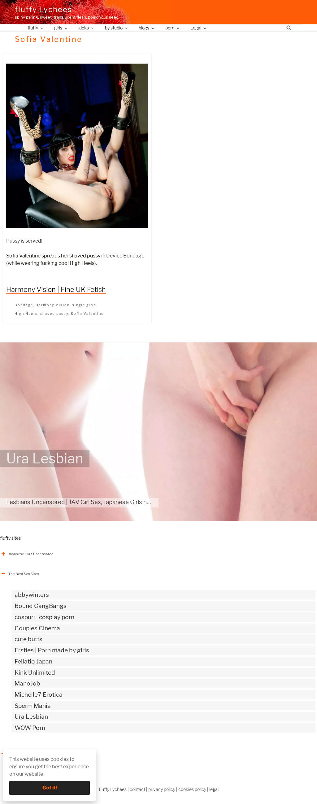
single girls (84, 305)
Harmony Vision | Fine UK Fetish (56, 289)
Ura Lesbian (44, 458)
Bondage (24, 305)
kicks (83, 27)
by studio (114, 27)
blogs (144, 27)
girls (58, 27)
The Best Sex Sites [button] (23, 574)
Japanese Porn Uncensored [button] (31, 554)
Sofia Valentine (87, 313)
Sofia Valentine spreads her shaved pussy (53, 256)
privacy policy (161, 789)
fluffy (33, 27)
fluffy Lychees (43, 9)
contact (137, 789)
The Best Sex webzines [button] (27, 753)
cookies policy (192, 789)
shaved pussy (54, 313)
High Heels (26, 313)
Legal (195, 27)
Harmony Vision (53, 305)
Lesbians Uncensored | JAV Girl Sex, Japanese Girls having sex (89, 502)
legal (214, 789)
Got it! (49, 788)
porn (169, 27)
